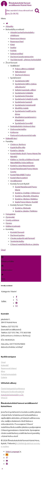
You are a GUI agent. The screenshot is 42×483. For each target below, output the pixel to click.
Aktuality (9, 26)
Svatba (13, 47)
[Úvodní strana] (7, 23)
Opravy (9, 223)
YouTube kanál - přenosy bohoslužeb (25, 59)
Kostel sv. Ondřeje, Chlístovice (27, 193)
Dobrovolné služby (18, 129)
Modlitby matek (21, 108)
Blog (3, 371)
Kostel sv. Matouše (23, 208)
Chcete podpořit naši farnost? (22, 238)
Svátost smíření (16, 53)
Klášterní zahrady (13, 226)
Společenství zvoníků (24, 123)
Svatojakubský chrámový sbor (22, 126)
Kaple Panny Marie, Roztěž (26, 202)
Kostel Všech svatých (19, 178)
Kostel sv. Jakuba (17, 150)
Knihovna (14, 132)
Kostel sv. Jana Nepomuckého (22, 165)
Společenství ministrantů (25, 105)
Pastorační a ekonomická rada (23, 135)
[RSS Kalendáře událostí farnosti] (7, 454)
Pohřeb (13, 50)
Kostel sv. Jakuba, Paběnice (26, 211)
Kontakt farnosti (17, 232)
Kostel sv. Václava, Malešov (26, 199)
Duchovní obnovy (22, 75)
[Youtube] (7, 460)
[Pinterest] (16, 303)
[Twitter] (16, 300)
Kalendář (5, 365)
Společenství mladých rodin (26, 99)
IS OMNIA (20, 443)
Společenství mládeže (24, 93)
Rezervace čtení (16, 41)
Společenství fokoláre (24, 96)
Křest (12, 44)
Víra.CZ (4, 397)
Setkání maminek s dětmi (25, 90)
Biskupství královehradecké (12, 391)
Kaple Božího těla (17, 147)
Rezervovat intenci (9, 368)
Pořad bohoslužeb (8, 374)
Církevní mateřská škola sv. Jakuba (24, 244)
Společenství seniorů (23, 102)
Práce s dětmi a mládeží (24, 69)
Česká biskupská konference (13, 388)
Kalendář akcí (11, 138)
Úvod (3, 250)
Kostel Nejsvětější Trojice (20, 174)
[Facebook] (16, 297)
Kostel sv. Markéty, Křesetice (27, 196)
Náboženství (20, 72)
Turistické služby (17, 241)
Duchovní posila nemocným (21, 56)
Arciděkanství (16, 181)
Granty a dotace (12, 220)
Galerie (4, 377)
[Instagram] (7, 464)
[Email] (16, 306)
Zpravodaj (10, 217)
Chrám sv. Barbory (18, 144)
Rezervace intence (17, 38)
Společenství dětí (22, 81)
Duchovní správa (17, 235)
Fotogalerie (10, 214)
